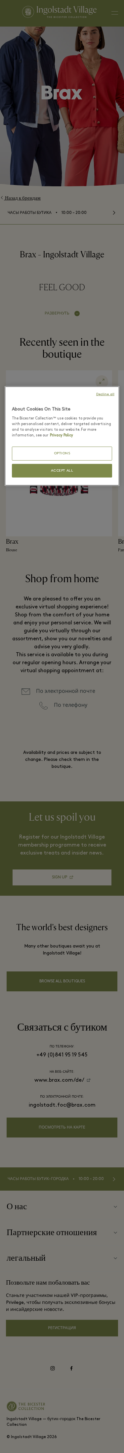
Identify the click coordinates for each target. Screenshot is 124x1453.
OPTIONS (62, 453)
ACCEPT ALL (62, 470)
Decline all (105, 394)
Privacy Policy (61, 435)
